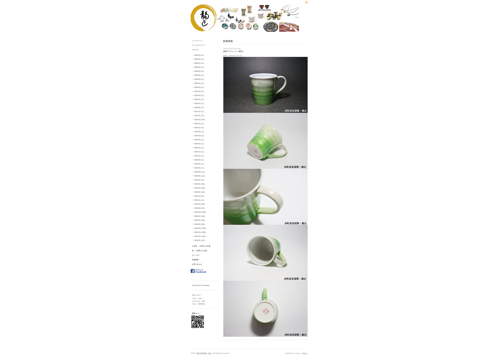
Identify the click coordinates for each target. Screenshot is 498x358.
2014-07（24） (200, 216)
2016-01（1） (200, 147)
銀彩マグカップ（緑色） (234, 51)
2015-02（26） (200, 188)
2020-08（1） (200, 79)
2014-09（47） (200, 208)
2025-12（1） (200, 63)
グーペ (298, 353)
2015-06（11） (200, 171)
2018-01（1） (200, 107)
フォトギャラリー (198, 45)
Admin (304, 353)
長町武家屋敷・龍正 (204, 353)
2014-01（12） (200, 240)
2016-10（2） (200, 127)
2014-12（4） (200, 196)
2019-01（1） (200, 99)
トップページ (197, 41)
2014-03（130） (200, 232)
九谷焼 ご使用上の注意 (201, 246)
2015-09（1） (200, 159)
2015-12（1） (200, 151)
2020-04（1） (200, 87)
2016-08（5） (200, 135)
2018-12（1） (200, 103)
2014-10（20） (200, 204)
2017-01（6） (200, 115)
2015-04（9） (200, 179)
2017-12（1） (200, 111)
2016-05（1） (200, 139)
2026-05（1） (200, 55)
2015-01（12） (200, 192)
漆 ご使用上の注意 (199, 251)
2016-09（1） (200, 131)
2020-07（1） (200, 83)
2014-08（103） (200, 212)
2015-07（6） (200, 167)
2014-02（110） (200, 236)
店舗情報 (195, 260)
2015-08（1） (200, 163)
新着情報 (195, 50)
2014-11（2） (200, 200)
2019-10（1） (200, 91)
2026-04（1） (200, 59)
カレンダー (196, 255)
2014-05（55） (200, 224)
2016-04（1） (200, 143)
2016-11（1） (200, 123)
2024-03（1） (200, 75)
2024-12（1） (200, 67)
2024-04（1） (200, 71)
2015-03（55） (200, 184)
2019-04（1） (200, 95)
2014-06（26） (200, 220)
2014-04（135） (200, 228)
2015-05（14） (200, 175)
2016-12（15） (200, 119)
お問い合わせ (197, 264)
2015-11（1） (200, 155)
